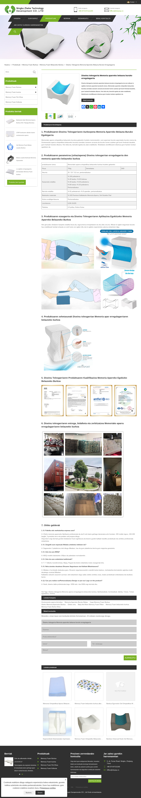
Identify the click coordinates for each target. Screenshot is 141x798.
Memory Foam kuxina (13, 92)
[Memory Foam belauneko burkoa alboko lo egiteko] (89, 686)
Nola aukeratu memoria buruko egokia (25, 759)
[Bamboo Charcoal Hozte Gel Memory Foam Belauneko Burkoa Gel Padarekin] (121, 721)
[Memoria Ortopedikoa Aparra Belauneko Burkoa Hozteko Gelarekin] (57, 686)
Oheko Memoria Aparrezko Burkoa (53, 604)
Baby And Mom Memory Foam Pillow (91, 604)
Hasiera (17, 18)
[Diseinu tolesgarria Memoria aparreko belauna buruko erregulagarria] (50, 116)
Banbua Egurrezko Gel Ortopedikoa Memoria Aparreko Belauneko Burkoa (121, 703)
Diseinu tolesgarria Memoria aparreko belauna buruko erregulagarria (90, 65)
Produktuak (50, 18)
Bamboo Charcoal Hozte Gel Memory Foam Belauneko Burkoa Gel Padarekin (121, 739)
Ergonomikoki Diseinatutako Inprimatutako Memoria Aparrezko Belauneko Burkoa (58, 739)
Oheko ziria (72, 604)
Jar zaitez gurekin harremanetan (28, 25)
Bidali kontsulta (88, 100)
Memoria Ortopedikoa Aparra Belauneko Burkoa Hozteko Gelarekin (58, 703)
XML (72, 787)
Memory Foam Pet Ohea (14, 97)
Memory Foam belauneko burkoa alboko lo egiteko (90, 703)
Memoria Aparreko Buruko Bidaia (76, 602)
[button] (19, 774)
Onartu (40, 792)
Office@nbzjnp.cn (116, 11)
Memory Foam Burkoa (30, 65)
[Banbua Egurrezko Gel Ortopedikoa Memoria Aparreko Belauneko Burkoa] (121, 686)
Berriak (67, 18)
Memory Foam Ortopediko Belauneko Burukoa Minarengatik (90, 739)
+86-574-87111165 (85, 11)
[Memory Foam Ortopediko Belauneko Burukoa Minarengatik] (89, 721)
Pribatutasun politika (48, 788)
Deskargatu (83, 18)
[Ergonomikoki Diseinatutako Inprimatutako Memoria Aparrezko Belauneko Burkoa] (57, 721)
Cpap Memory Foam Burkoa (100, 602)
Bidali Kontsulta (103, 18)
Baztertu (29, 792)
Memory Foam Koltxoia (14, 102)
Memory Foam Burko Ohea (50, 607)
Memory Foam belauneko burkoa (51, 65)
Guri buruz (33, 18)
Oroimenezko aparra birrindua (51, 602)
